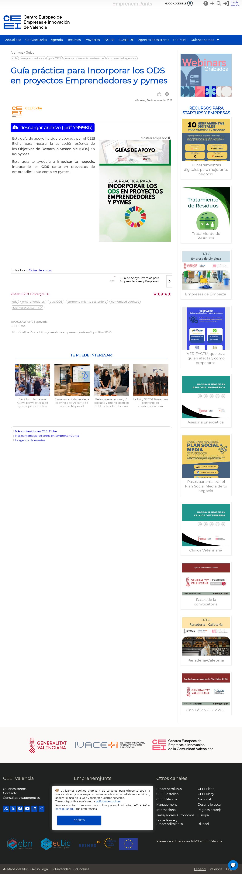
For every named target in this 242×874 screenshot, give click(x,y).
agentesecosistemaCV (27, 307)
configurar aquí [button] (65, 808)
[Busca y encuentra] (219, 3)
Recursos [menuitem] (74, 40)
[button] (232, 4)
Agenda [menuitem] (57, 40)
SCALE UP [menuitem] (126, 40)
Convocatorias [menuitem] (36, 40)
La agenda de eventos (30, 440)
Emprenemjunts (92, 778)
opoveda (41, 321)
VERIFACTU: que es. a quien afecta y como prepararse (206, 358)
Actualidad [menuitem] (13, 40)
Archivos (17, 52)
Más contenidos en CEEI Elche (36, 431)
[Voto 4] (166, 294)
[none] (135, 241)
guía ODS (54, 58)
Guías (30, 52)
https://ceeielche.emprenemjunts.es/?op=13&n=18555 (75, 332)
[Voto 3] (162, 294)
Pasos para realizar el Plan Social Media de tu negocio (206, 486)
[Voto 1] (155, 294)
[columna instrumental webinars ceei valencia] (206, 75)
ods (14, 58)
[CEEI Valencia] (36, 33)
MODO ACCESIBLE (175, 3)
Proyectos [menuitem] (92, 40)
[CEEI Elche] (17, 117)
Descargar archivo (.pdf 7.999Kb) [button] (55, 127)
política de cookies (108, 801)
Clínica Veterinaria (206, 550)
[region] (206, 386)
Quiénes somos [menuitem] (202, 40)
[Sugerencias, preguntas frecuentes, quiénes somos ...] (205, 3)
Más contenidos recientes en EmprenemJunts (47, 435)
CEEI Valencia (18, 778)
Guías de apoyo (40, 270)
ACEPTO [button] (79, 820)
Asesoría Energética (206, 422)
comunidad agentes (122, 58)
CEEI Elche (33, 108)
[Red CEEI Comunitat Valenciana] (183, 749)
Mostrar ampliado (154, 138)
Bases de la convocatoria (206, 601)
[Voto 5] (169, 294)
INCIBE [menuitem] (109, 40)
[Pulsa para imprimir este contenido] (167, 94)
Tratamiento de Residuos (206, 235)
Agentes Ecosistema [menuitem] (153, 40)
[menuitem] (218, 40)
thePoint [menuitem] (180, 40)
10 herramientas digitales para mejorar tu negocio (206, 169)
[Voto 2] (159, 294)
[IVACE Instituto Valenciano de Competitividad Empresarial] (87, 745)
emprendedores (32, 58)
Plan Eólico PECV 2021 (206, 710)
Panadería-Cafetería (206, 660)
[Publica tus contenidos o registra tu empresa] (212, 3)
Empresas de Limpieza (206, 294)
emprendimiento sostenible (84, 58)
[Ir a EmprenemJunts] (132, 5)
